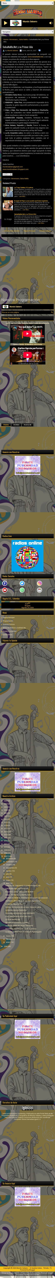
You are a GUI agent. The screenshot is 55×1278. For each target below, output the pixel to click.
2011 (6, 844)
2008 (6, 853)
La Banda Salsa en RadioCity (15, 910)
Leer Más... (22, 196)
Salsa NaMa (23, 39)
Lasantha (37, 1273)
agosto (9, 871)
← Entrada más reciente (11, 231)
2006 (6, 946)
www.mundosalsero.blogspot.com (16, 169)
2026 (6, 801)
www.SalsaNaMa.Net (35, 57)
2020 (6, 819)
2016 (6, 832)
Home (5, 39)
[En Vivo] (6, 23)
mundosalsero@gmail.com (13, 167)
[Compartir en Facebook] (11, 174)
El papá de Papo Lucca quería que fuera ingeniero (31, 201)
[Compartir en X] (8, 174)
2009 (6, 850)
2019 (6, 822)
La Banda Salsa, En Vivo (14, 904)
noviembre (10, 862)
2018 (6, 825)
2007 (6, 856)
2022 (6, 813)
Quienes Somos (9, 624)
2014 (6, 838)
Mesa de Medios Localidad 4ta (14, 628)
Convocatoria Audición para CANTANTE (20, 913)
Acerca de (27, 425)
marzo (8, 936)
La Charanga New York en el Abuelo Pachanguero (23, 932)
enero (8, 942)
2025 (6, 804)
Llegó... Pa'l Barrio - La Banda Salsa (18, 895)
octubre (9, 865)
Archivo (16, 425)
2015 (6, 835)
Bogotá (27, 606)
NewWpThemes (14, 1273)
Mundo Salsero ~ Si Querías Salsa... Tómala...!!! (34, 1268)
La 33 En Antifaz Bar (12, 919)
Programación (8, 621)
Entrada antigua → (46, 231)
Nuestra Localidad (9, 631)
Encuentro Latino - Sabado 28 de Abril (19, 892)
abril (8, 883)
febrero (9, 939)
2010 (6, 847)
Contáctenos (7, 635)
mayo (8, 880)
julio (7, 874)
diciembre (10, 859)
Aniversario (13, 39)
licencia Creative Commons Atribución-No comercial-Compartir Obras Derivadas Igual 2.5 (31, 1118)
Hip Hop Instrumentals (31, 1274)
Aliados (6, 425)
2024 (6, 807)
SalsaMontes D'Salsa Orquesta (16, 922)
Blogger (32, 1270)
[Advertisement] (27, 267)
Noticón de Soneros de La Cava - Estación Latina (23, 907)
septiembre (10, 868)
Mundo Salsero (12, 50)
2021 (6, 816)
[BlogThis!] (6, 174)
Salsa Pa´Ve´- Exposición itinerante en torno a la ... (23, 885)
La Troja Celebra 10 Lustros (23, 187)
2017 (6, 828)
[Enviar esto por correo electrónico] (4, 174)
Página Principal (29, 231)
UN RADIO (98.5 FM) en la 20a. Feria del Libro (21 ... (24, 901)
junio (8, 877)
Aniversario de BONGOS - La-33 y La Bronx (20, 929)
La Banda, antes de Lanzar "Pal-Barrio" (19, 925)
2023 (6, 810)
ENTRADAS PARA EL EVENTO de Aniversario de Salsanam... (27, 898)
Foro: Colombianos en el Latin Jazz (18, 916)
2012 (6, 841)
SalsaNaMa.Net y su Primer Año (18, 47)
